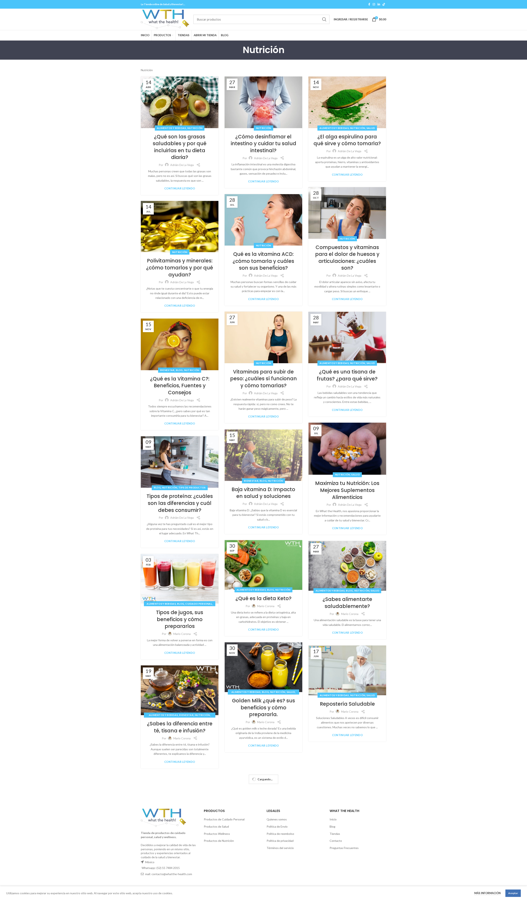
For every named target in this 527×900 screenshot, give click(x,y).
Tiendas (335, 833)
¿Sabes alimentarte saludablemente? (347, 603)
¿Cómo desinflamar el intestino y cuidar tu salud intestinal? (263, 143)
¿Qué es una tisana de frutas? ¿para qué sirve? (347, 375)
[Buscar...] (324, 19)
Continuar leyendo (179, 188)
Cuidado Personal (198, 603)
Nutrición (195, 128)
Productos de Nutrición (219, 840)
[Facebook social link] (369, 4)
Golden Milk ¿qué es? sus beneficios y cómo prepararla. (263, 707)
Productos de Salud (216, 826)
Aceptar (513, 893)
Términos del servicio (280, 848)
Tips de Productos (192, 487)
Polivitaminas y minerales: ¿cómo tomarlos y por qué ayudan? (179, 267)
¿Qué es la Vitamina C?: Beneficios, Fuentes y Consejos (179, 385)
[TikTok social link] (383, 4)
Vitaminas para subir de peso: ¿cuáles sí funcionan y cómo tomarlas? (263, 378)
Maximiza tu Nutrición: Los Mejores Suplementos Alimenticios (347, 490)
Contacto (336, 840)
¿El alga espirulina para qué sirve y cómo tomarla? (347, 140)
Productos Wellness (217, 833)
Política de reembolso (280, 833)
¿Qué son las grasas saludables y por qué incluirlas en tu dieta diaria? (179, 147)
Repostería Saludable (347, 704)
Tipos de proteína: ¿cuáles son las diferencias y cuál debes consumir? (180, 503)
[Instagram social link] (373, 4)
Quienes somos (277, 819)
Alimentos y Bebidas (171, 128)
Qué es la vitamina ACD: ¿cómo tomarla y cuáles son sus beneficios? (263, 261)
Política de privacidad (280, 840)
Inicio (333, 819)
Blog (179, 370)
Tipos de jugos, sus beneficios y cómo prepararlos (179, 619)
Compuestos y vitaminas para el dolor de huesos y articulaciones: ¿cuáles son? (347, 257)
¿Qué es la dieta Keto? (263, 598)
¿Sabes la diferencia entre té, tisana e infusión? (179, 727)
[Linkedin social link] (378, 4)
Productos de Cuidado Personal (224, 819)
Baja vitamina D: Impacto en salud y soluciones (263, 493)
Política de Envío (277, 826)
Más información (487, 893)
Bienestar (167, 370)
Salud (370, 128)
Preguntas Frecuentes (344, 848)
